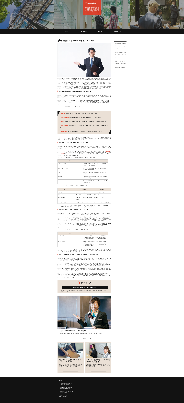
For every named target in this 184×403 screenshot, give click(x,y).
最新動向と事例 (117, 31)
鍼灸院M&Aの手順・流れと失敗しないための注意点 (120, 62)
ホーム (66, 31)
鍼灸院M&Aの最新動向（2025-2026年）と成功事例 (119, 70)
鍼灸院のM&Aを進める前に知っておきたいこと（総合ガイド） (120, 46)
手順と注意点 (101, 31)
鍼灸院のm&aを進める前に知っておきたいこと (84, 287)
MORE (84, 338)
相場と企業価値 (83, 31)
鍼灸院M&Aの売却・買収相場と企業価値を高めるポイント (120, 55)
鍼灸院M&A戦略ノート (92, 3)
